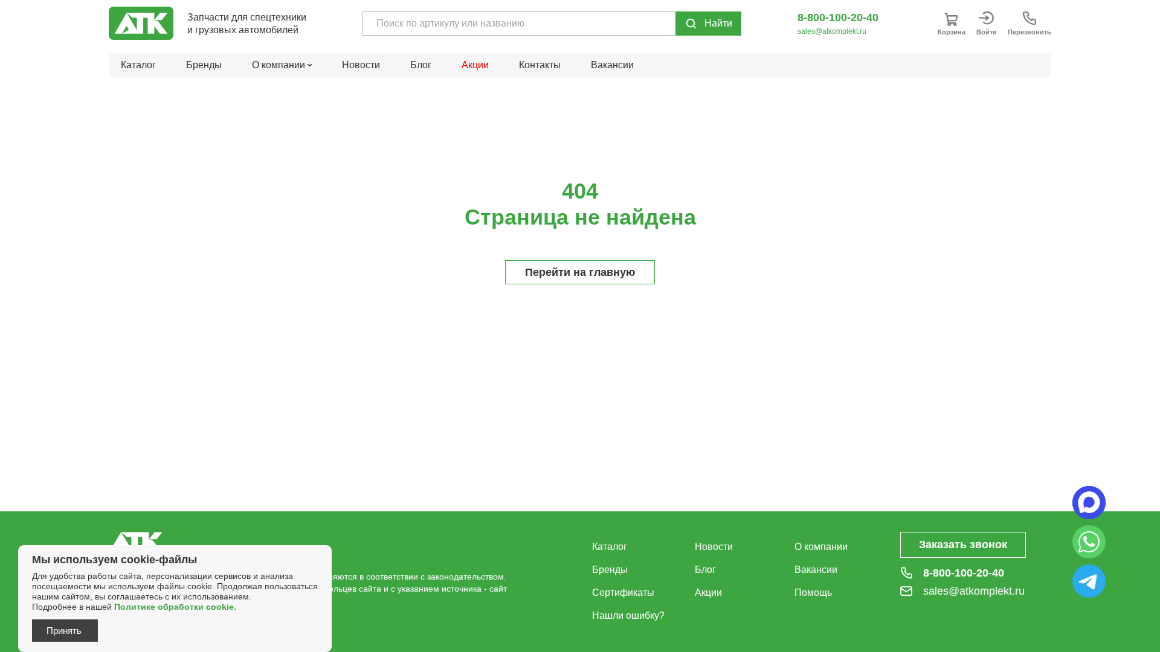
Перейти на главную (580, 272)
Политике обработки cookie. (175, 607)
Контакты (540, 65)
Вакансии (612, 65)
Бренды (204, 65)
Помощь (813, 592)
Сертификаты (623, 592)
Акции (475, 65)
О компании (821, 547)
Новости (361, 65)
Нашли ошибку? (628, 615)
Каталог (138, 65)
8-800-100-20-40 (838, 17)
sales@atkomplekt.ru (832, 31)
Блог (420, 65)
